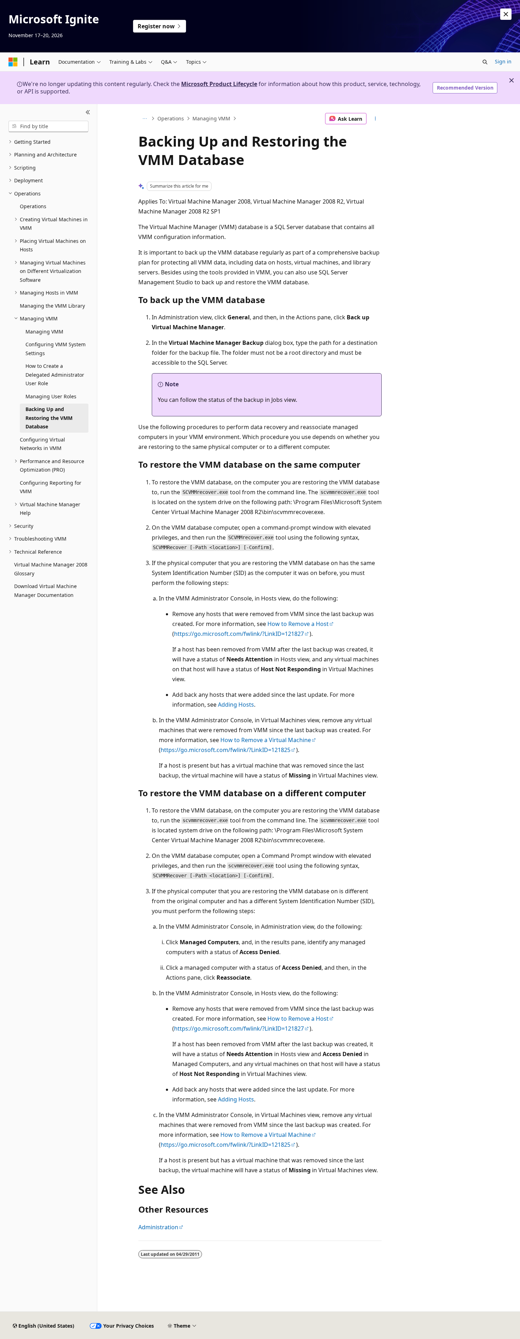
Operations (170, 118)
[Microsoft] (13, 62)
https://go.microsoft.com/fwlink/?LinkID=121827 (239, 634)
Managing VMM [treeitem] (44, 331)
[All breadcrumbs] (144, 118)
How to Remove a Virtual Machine (265, 740)
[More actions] (375, 118)
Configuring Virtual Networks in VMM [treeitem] (42, 444)
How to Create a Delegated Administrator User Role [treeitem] (54, 375)
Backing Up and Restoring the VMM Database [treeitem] (49, 418)
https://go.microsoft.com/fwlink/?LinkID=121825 (225, 750)
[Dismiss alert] (506, 14)
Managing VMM (211, 118)
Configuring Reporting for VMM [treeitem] (50, 487)
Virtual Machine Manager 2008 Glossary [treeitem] (50, 569)
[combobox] (48, 126)
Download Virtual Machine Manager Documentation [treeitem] (45, 590)
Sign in (503, 61)
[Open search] (485, 62)
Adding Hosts (236, 704)
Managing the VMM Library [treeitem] (52, 305)
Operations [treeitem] (33, 206)
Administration (158, 1227)
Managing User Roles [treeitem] (50, 396)
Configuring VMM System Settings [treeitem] (55, 349)
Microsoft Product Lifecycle (219, 84)
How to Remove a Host (298, 624)
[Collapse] (88, 112)
